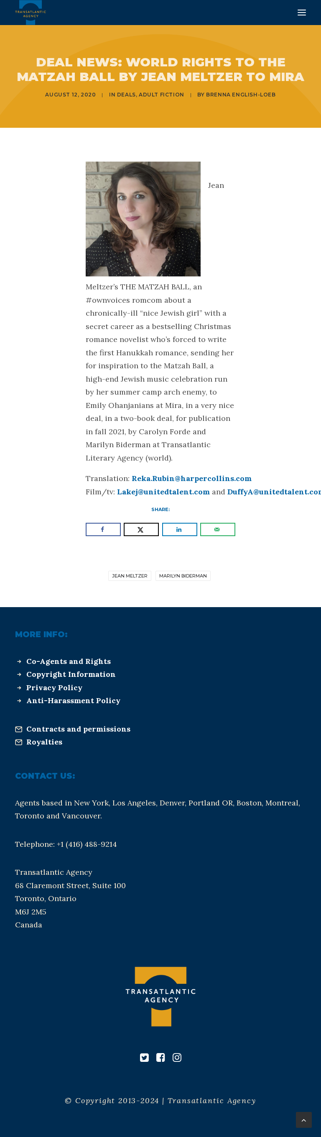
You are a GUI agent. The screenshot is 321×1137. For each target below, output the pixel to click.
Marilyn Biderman (183, 576)
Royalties (44, 742)
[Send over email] (217, 529)
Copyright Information (71, 674)
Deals (126, 94)
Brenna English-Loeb (240, 94)
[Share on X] (141, 529)
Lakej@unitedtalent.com (163, 491)
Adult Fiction (161, 94)
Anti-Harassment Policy (73, 700)
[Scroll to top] (304, 1119)
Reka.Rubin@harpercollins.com (192, 478)
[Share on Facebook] (103, 529)
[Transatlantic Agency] (30, 12)
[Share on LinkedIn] (179, 529)
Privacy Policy (54, 687)
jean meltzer (130, 576)
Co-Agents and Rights (68, 661)
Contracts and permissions (78, 729)
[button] (302, 12)
